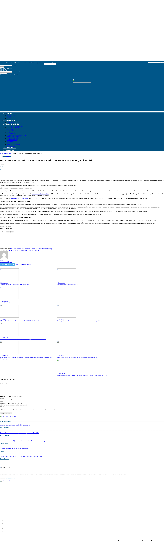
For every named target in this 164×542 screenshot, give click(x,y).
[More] (47, 175)
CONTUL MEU (11, 122)
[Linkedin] (9, 240)
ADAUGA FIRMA (9, 120)
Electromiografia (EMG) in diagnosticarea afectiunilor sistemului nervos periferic (25, 441)
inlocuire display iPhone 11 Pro (19, 198)
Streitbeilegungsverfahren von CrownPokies (67, 284)
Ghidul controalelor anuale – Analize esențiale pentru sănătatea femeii (21, 456)
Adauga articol (9, 148)
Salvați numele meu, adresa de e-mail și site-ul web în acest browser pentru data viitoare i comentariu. (28, 410)
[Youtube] (15, 487)
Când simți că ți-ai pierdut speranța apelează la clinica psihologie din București (31, 248)
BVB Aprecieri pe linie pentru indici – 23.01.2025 (15, 425)
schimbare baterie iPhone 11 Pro (40, 194)
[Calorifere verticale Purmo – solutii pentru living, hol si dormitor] (9, 281)
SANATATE (10, 130)
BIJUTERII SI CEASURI (14, 144)
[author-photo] (4, 259)
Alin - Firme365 (4, 427)
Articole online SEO (11, 124)
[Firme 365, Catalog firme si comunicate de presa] (82, 81)
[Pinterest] (21, 240)
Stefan (1, 166)
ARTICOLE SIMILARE (7, 264)
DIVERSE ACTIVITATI (14, 137)
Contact (25, 62)
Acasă (1, 153)
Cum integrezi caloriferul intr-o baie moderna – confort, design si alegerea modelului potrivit (78, 321)
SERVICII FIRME (12, 140)
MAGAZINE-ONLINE (13, 127)
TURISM (9, 143)
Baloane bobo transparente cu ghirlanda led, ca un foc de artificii (19, 433)
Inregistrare (31, 62)
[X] (27, 240)
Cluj (8, 118)
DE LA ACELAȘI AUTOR (23, 264)
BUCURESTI (11, 115)
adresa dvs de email (16, 71)
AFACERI (10, 129)
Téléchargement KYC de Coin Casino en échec (11, 302)
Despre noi (38, 62)
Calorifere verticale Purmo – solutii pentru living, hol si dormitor (15, 284)
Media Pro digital (4, 435)
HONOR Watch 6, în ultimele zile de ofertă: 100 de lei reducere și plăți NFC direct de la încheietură (23, 339)
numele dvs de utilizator (60, 64)
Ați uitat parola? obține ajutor (6, 68)
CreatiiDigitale (4, 443)
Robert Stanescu (4, 459)
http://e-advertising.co (6, 262)
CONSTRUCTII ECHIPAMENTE (16, 135)
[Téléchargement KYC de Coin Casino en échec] (9, 299)
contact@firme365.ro (11, 478)
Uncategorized (8, 153)
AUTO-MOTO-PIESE (13, 133)
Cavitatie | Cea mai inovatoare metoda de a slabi (14, 448)
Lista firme (7, 113)
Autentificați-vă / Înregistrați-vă (11, 62)
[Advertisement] (82, 99)
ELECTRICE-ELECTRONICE (15, 138)
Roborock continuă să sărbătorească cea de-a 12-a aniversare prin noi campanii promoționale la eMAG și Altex (82, 375)
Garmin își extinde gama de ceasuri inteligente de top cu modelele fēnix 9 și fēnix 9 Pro (77, 357)
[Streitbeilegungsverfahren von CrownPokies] (66, 281)
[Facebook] (3, 240)
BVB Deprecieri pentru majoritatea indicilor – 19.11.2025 (24, 250)
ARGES (9, 117)
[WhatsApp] (15, 240)
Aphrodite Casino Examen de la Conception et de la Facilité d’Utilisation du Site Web (20, 321)
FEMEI (9, 132)
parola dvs (14, 65)
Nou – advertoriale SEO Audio (15, 126)
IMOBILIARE (11, 146)
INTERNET (10, 141)
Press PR (2, 451)
